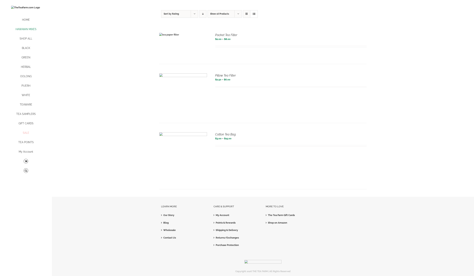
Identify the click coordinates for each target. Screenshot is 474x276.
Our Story (168, 215)
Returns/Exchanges (227, 237)
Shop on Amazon (277, 222)
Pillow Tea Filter (225, 75)
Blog (166, 222)
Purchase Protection (227, 245)
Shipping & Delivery (227, 230)
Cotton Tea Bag (225, 134)
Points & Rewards (226, 222)
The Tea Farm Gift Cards (281, 215)
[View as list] (254, 14)
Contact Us (169, 237)
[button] (26, 171)
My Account (222, 215)
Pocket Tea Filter (226, 35)
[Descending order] (202, 14)
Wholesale (169, 230)
